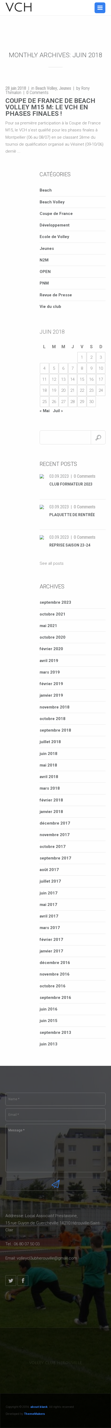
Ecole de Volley (54, 236)
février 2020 (51, 648)
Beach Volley (46, 88)
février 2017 (51, 939)
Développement (55, 225)
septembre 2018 (55, 730)
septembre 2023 (55, 602)
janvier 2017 (51, 951)
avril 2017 (49, 916)
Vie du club (50, 306)
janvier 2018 (51, 811)
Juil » (58, 410)
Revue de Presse (56, 295)
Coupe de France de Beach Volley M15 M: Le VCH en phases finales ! (50, 107)
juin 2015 (48, 1020)
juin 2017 (48, 893)
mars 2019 (50, 672)
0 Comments (84, 476)
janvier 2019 (51, 695)
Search (98, 437)
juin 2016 (48, 1009)
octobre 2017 (52, 846)
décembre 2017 (55, 823)
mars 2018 (50, 788)
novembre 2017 (55, 834)
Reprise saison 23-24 (69, 545)
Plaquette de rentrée (72, 515)
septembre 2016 (55, 997)
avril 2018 (49, 776)
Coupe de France (56, 213)
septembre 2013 (55, 1032)
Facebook (23, 1280)
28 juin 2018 (15, 88)
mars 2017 (50, 927)
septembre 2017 (55, 858)
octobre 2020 (52, 637)
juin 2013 (48, 1044)
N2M (44, 260)
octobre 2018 (52, 718)
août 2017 (49, 869)
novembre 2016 (55, 974)
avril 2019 (49, 660)
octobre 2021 (52, 614)
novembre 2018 (55, 707)
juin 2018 (48, 753)
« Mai (45, 410)
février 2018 (51, 800)
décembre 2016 (55, 962)
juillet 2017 (50, 881)
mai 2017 (48, 904)
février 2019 (51, 683)
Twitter (10, 1280)
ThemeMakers (34, 1414)
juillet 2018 (50, 741)
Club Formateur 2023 (70, 484)
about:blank (38, 1407)
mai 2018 (48, 765)
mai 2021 (48, 625)
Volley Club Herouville (55, 1363)
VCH (19, 7)
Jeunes (65, 88)
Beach (46, 190)
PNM (44, 283)
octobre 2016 (52, 986)
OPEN (45, 271)
